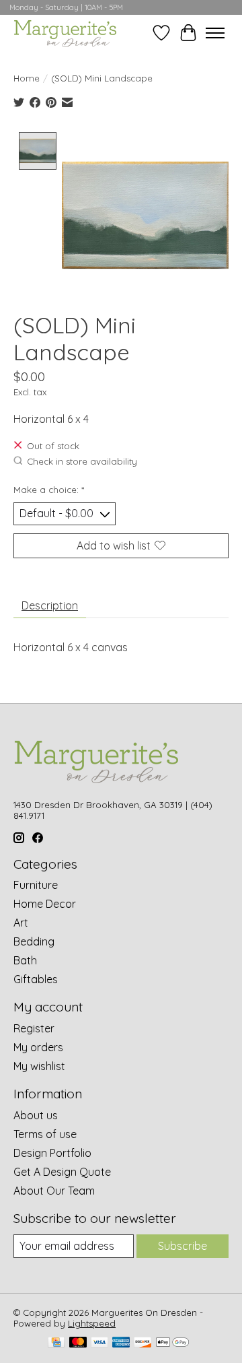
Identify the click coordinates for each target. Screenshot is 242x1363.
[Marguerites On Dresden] (64, 32)
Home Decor (44, 903)
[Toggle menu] (215, 33)
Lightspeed (92, 1323)
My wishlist (39, 1066)
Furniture (35, 885)
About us (35, 1115)
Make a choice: (48, 489)
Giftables (35, 979)
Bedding (33, 941)
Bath (25, 960)
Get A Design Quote (62, 1171)
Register (33, 1028)
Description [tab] (50, 605)
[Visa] (99, 1343)
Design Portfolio (52, 1153)
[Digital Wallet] (172, 1343)
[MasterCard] (78, 1343)
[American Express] (121, 1343)
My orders (38, 1047)
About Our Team (54, 1190)
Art (20, 922)
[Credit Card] (56, 1343)
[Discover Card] (142, 1343)
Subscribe (182, 1246)
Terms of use (45, 1134)
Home (26, 78)
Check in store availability (82, 461)
